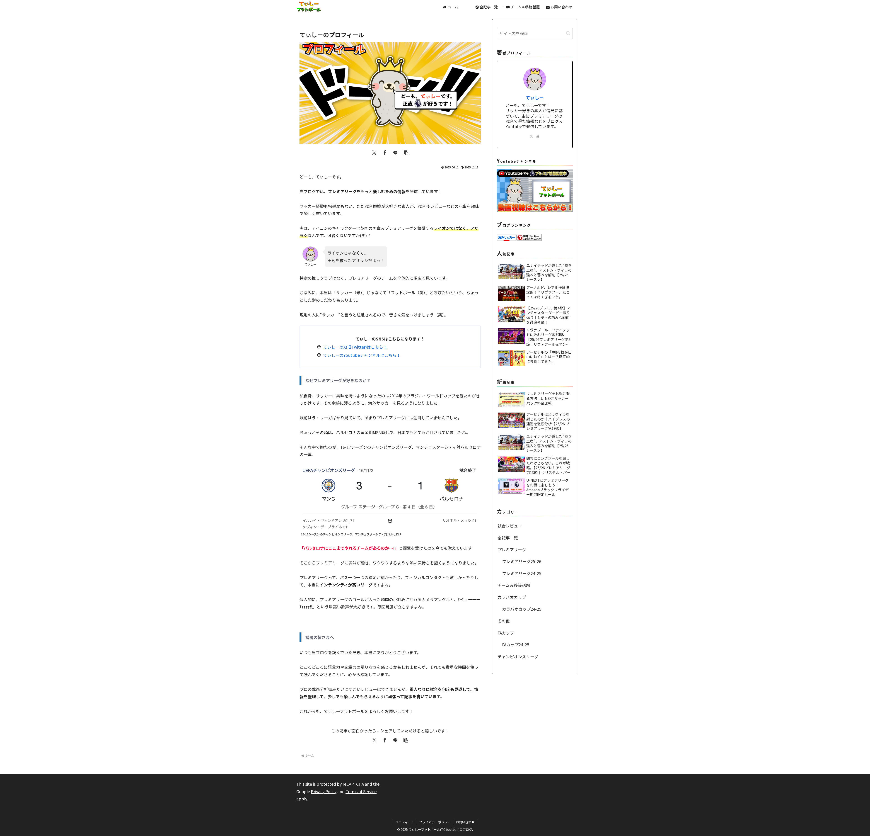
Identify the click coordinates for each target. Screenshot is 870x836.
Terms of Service (361, 791)
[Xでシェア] (374, 152)
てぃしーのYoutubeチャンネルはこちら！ (362, 355)
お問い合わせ (465, 822)
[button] (406, 152)
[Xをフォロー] (531, 136)
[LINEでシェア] (395, 152)
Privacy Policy (323, 791)
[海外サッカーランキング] (529, 237)
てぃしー (535, 97)
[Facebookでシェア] (384, 152)
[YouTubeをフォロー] (538, 136)
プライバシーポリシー (435, 822)
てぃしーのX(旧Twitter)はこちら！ (355, 347)
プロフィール (404, 822)
